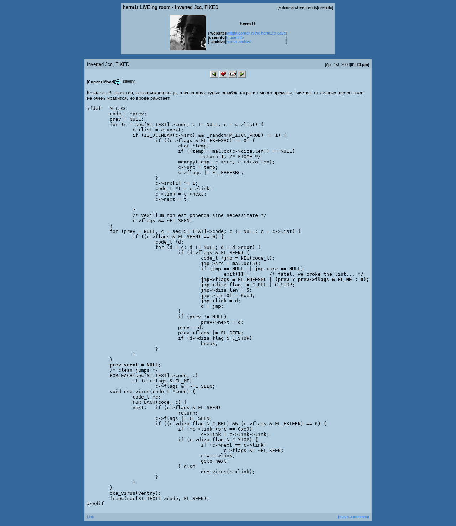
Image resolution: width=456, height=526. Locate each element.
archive (297, 7)
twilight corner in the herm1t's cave (256, 33)
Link (90, 517)
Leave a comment (353, 517)
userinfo (325, 7)
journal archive (238, 42)
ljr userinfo (235, 37)
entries (284, 7)
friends (311, 7)
